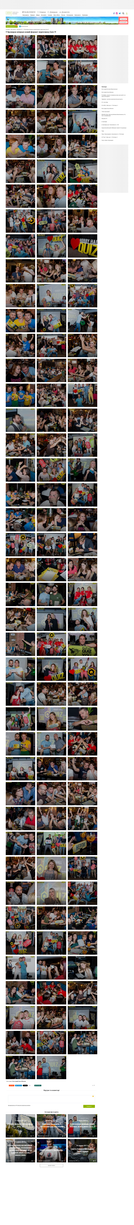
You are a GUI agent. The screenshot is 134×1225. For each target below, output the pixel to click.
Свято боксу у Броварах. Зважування (82, 1150)
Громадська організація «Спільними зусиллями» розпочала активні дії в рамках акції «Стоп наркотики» (20, 1150)
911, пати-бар (10, 1135)
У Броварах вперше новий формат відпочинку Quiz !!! (82, 1125)
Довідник (54, 12)
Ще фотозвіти (51, 1165)
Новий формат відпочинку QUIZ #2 (20, 1125)
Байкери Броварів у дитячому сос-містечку (51, 1125)
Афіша (38, 15)
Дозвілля (65, 12)
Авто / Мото (57, 15)
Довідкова (85, 15)
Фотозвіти (43, 15)
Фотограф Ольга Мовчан (19, 1081)
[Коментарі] (94, 1085)
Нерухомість (26, 15)
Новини (42, 12)
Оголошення (70, 15)
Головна (50, 15)
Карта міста (78, 15)
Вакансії (32, 15)
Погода (63, 15)
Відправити (89, 1106)
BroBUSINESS (29, 12)
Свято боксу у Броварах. (51, 1150)
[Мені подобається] (92, 1085)
